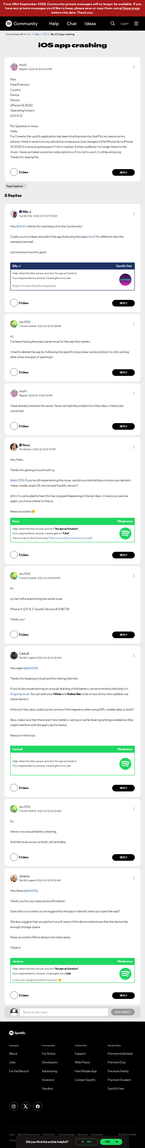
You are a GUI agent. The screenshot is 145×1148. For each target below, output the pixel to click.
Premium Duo (117, 1062)
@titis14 (21, 226)
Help (54, 23)
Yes (107, 1142)
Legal (12, 1134)
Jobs (12, 1062)
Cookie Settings (66, 1134)
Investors (48, 1080)
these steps (131, 8)
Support (80, 1053)
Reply (123, 172)
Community (26, 23)
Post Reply (123, 1012)
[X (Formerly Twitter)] (25, 1106)
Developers (50, 1062)
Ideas (90, 23)
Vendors (47, 1088)
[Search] (113, 23)
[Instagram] (13, 1106)
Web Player (82, 1062)
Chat (72, 23)
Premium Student (119, 1080)
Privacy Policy (48, 1134)
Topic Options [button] (14, 186)
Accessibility (97, 1134)
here (91, 237)
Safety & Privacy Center (29, 1134)
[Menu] (136, 23)
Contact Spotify (85, 1080)
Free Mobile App (86, 1071)
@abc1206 (17, 480)
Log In (124, 23)
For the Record (18, 1071)
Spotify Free (116, 1088)
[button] (134, 67)
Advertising (49, 1071)
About (13, 1053)
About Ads (82, 1134)
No (89, 1142)
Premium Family (118, 1071)
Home (26, 34)
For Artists (49, 1053)
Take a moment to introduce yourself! (71, 538)
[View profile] (14, 66)
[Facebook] (37, 1106)
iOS (45, 34)
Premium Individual (120, 1053)
